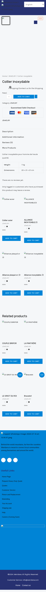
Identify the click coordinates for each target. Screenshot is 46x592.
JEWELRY (12, 76)
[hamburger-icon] (40, 18)
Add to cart (24, 97)
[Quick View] (6, 233)
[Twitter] (23, 13)
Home (4, 76)
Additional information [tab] (13, 137)
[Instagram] (27, 13)
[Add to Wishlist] (36, 96)
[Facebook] (19, 13)
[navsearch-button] (35, 22)
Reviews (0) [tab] (7, 142)
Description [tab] (7, 131)
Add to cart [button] (11, 238)
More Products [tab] (9, 148)
